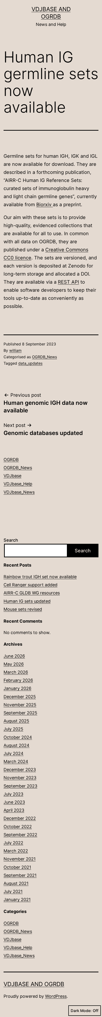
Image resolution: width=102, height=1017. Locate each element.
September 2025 (20, 712)
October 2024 (18, 737)
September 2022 (20, 834)
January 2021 (17, 899)
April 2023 (14, 810)
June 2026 (14, 656)
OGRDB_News (44, 356)
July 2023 (13, 794)
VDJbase (12, 475)
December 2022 (20, 818)
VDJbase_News (19, 492)
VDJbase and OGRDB (34, 984)
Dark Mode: (81, 1010)
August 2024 (16, 745)
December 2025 (20, 696)
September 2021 (20, 875)
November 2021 (20, 858)
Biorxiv (44, 204)
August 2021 (16, 883)
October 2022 (18, 826)
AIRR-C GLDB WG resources (32, 592)
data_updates (30, 363)
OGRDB (11, 459)
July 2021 (13, 891)
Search (11, 540)
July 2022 (13, 842)
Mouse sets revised (23, 609)
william (15, 350)
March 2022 (16, 850)
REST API (68, 282)
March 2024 (16, 761)
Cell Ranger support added (30, 584)
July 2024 (13, 753)
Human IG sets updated (27, 601)
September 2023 (20, 785)
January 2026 (17, 688)
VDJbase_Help (18, 483)
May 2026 (14, 664)
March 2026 (16, 672)
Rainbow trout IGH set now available (40, 576)
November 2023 (20, 777)
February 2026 (18, 680)
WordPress (56, 996)
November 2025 (20, 704)
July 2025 (13, 728)
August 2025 (16, 720)
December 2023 (20, 769)
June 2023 (14, 802)
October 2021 (17, 867)
